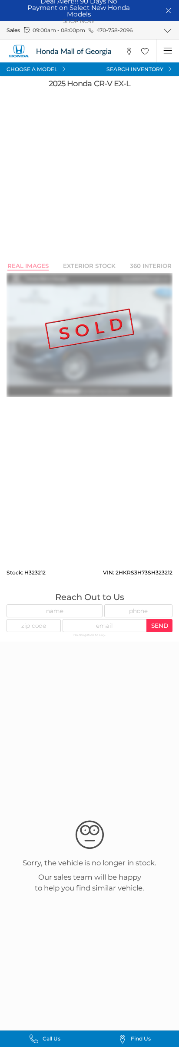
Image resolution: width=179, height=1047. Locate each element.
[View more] (167, 30)
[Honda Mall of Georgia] (61, 51)
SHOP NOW (78, 21)
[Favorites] (144, 50)
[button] (169, 10)
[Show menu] (167, 50)
